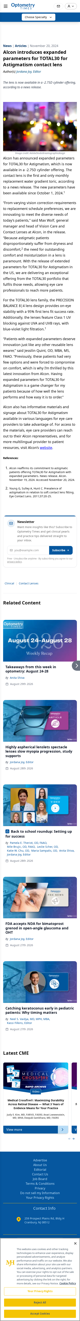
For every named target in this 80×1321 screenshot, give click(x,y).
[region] (40, 1279)
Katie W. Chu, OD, (18, 850)
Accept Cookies (40, 1313)
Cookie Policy (67, 1283)
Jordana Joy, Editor (22, 762)
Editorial (40, 1169)
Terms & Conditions (40, 1183)
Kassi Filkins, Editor (19, 1023)
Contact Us (40, 1174)
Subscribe (58, 550)
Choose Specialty (36, 17)
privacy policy (14, 561)
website (46, 447)
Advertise (40, 1160)
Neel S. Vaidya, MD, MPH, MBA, (30, 1019)
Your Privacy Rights (40, 1197)
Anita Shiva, (67, 850)
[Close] (75, 1243)
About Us (40, 1165)
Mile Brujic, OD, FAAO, (21, 847)
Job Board (40, 1179)
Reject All (40, 1302)
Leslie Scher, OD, (47, 847)
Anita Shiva (17, 678)
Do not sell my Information (40, 1193)
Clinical (9, 583)
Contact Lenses (28, 583)
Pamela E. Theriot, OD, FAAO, (28, 843)
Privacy (40, 1188)
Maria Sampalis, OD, (44, 850)
